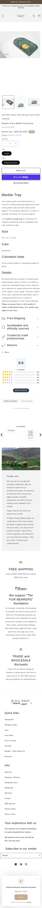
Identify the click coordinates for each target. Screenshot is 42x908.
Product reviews (10, 401)
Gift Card (8, 793)
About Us (8, 772)
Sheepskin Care (11, 782)
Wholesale (9, 788)
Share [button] (6, 352)
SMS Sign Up (10, 804)
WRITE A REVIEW (21, 390)
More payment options (21, 183)
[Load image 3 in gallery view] (34, 102)
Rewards (8, 756)
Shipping (4, 135)
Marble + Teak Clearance (15, 751)
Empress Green (10, 163)
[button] (2, 16)
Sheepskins (9, 719)
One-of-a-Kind (10, 741)
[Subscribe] (39, 855)
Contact (8, 798)
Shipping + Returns (12, 777)
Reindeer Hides (11, 725)
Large (6, 153)
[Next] (40, 435)
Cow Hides (9, 735)
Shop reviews (27, 401)
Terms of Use (10, 814)
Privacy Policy (10, 809)
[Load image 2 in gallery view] (21, 102)
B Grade (8, 746)
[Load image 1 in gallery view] (8, 102)
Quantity (5, 139)
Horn (7, 730)
